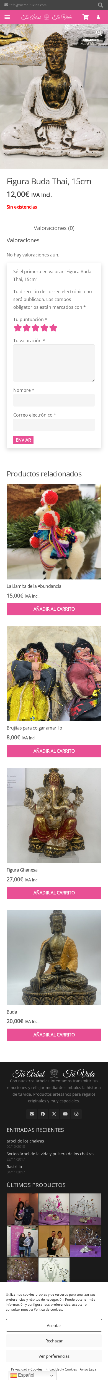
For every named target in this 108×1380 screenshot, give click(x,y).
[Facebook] (43, 1114)
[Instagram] (76, 1114)
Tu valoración (29, 340)
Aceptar (54, 1325)
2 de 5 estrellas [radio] (26, 327)
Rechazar (54, 1341)
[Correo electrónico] (31, 1114)
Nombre (23, 390)
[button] (100, 5)
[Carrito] (86, 17)
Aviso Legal (88, 1369)
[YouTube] (65, 1114)
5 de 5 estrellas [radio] (53, 327)
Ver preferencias (54, 1356)
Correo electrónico (34, 415)
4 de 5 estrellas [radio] (44, 327)
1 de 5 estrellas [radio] (17, 327)
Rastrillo (14, 1166)
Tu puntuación (30, 319)
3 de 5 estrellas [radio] (35, 327)
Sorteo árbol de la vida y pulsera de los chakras (50, 1153)
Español (25, 1375)
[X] (54, 1114)
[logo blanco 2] (46, 17)
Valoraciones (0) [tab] (54, 228)
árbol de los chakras (25, 1141)
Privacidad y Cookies (27, 1369)
